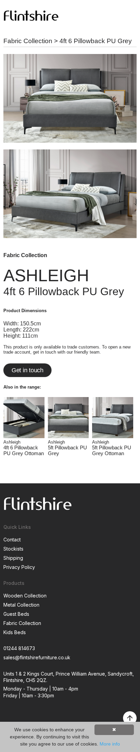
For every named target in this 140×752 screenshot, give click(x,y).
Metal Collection (21, 605)
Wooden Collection (25, 595)
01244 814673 (19, 648)
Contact (12, 539)
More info (110, 744)
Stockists (13, 549)
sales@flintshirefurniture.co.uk (36, 657)
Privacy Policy (19, 567)
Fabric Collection (27, 40)
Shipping (13, 558)
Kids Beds (14, 632)
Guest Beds (16, 614)
